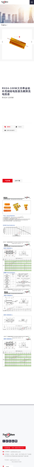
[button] (14, 36)
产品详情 (7, 180)
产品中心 (3, 25)
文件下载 (17, 180)
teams (20, 126)
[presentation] (2, 42)
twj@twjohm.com (16, 451)
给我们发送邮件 (11, 130)
